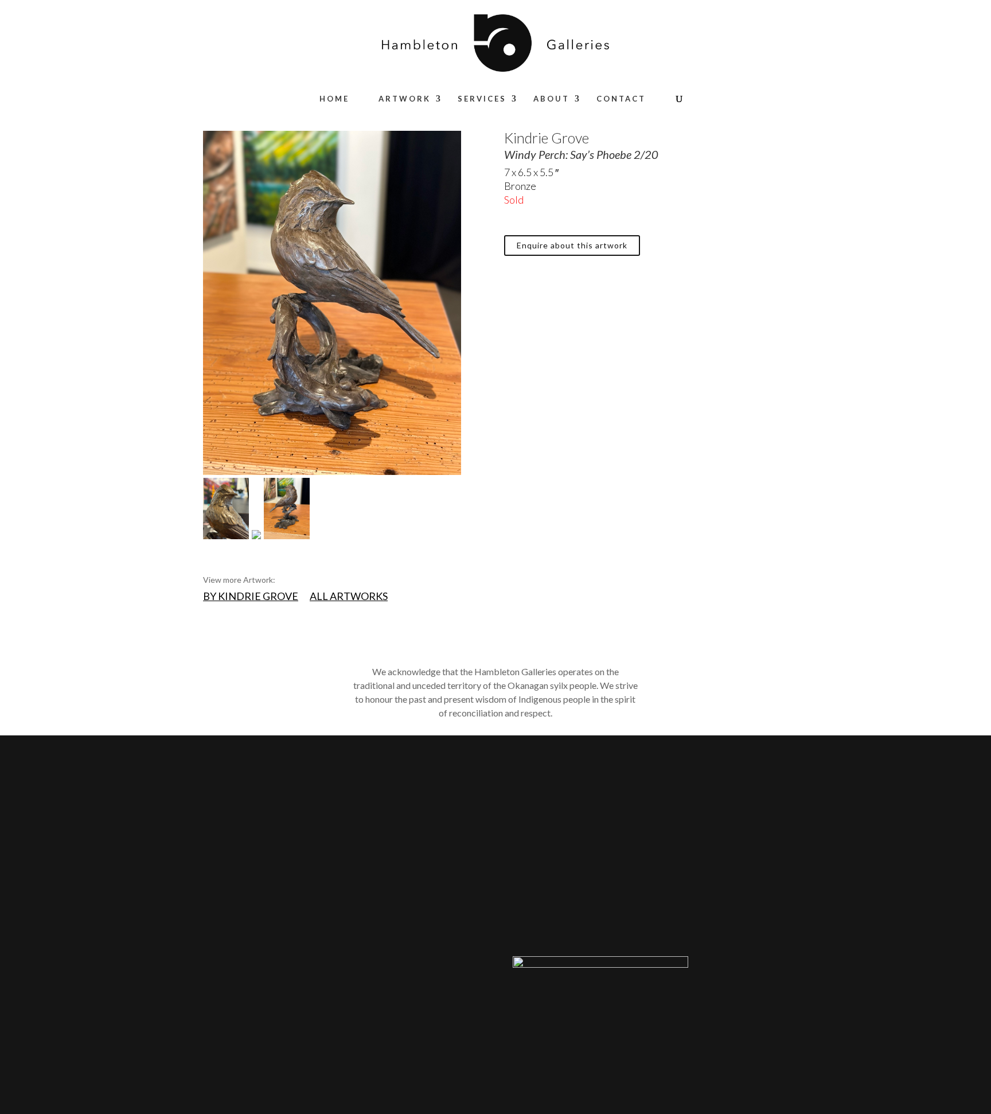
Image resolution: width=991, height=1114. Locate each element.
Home (334, 99)
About (551, 99)
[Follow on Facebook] (665, 918)
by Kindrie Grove (250, 596)
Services (482, 99)
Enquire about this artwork (572, 245)
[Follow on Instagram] (688, 918)
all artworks (349, 596)
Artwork (405, 99)
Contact (621, 99)
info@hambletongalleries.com (569, 916)
